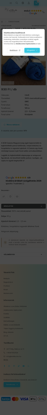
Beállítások (14, 50)
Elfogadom (31, 50)
